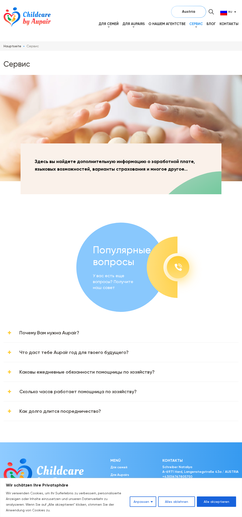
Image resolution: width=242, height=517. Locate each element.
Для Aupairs (133, 24)
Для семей (109, 24)
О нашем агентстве (167, 24)
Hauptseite (12, 46)
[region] (121, 497)
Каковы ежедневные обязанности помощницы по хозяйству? (87, 372)
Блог (211, 24)
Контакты (229, 24)
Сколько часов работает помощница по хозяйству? (78, 391)
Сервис (196, 24)
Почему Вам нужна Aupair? (49, 333)
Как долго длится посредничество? (60, 411)
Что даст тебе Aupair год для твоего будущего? (74, 352)
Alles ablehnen (176, 502)
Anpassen (141, 502)
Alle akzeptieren (216, 502)
